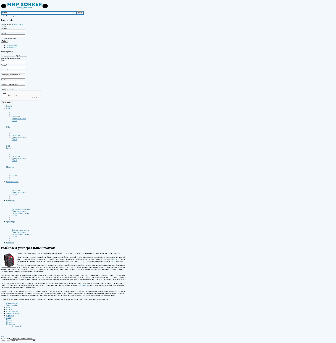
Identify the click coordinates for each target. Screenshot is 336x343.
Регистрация (7, 102)
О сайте (9, 320)
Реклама (9, 322)
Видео (8, 307)
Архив (8, 318)
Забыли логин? (11, 47)
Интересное (10, 324)
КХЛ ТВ (9, 309)
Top (2, 336)
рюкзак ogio (114, 259)
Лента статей (16, 326)
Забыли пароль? (12, 45)
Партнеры (10, 316)
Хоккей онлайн (11, 305)
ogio (28, 275)
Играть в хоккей (12, 311)
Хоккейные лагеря (13, 314)
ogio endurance (83, 285)
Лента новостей (12, 303)
